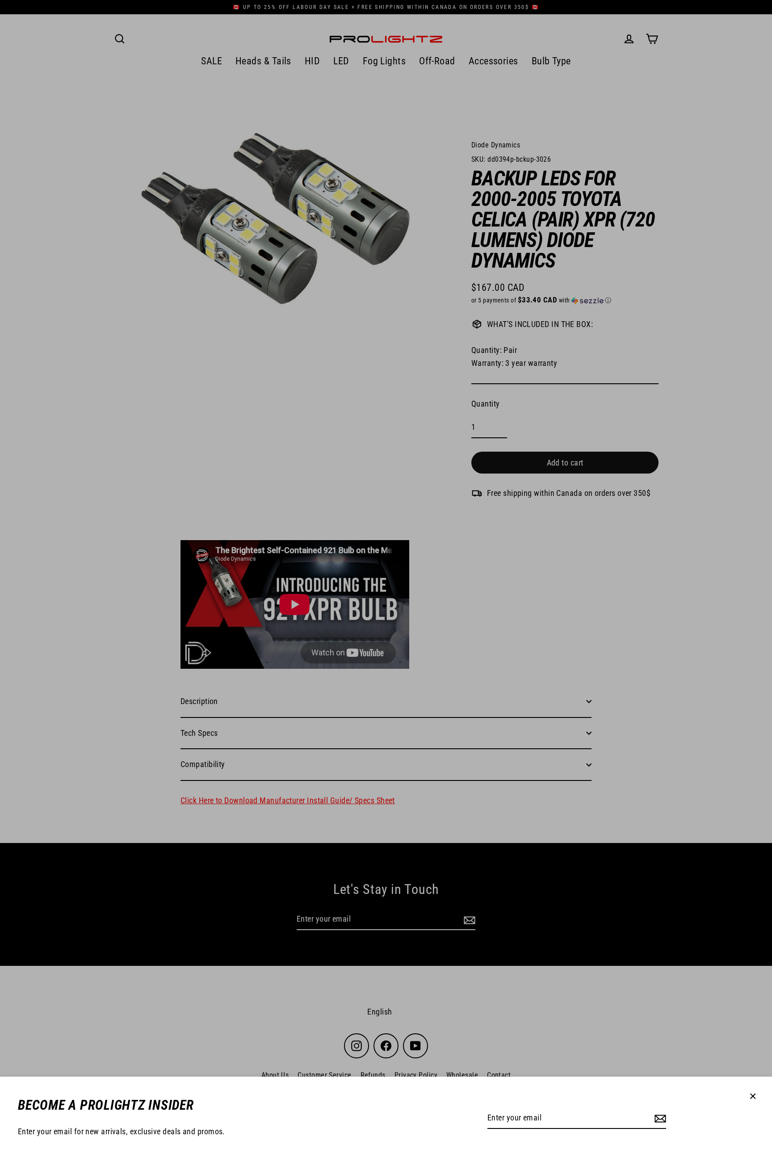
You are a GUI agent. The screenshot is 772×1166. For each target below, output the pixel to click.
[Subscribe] (659, 1118)
